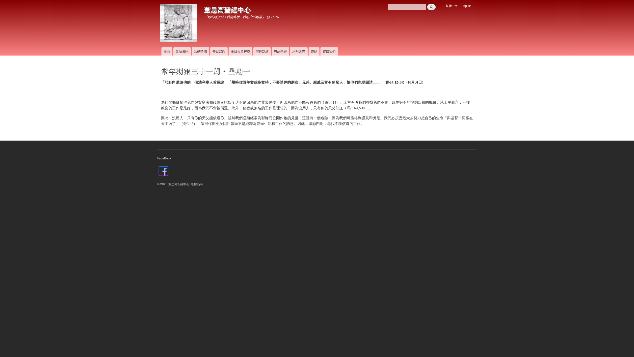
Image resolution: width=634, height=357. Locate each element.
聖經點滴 (262, 51)
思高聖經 (280, 51)
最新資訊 (182, 51)
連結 (314, 51)
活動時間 (200, 51)
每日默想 (218, 51)
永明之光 (298, 51)
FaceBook (164, 158)
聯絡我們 (329, 51)
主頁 (167, 51)
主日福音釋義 (240, 51)
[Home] (179, 23)
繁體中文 (452, 5)
